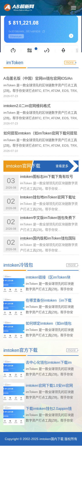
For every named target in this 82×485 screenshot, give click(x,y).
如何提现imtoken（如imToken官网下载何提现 (40, 133)
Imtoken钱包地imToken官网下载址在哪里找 (48, 199)
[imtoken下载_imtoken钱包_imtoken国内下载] (35, 7)
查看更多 (62, 166)
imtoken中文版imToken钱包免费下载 (48, 219)
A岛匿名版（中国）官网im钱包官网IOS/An (37, 78)
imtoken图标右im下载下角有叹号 (46, 177)
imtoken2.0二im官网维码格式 (27, 106)
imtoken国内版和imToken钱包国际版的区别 (48, 240)
